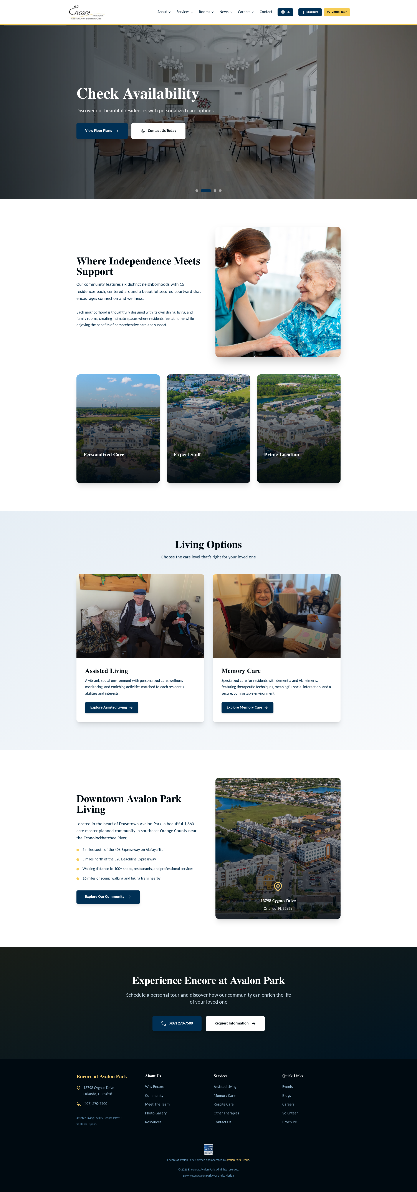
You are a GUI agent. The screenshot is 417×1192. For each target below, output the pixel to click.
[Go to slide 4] (220, 190)
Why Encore (154, 1087)
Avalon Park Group (238, 1160)
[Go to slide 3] (211, 190)
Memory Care (224, 1096)
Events (287, 1087)
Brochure (289, 1122)
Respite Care (224, 1104)
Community (154, 1096)
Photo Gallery (156, 1113)
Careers (288, 1104)
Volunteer (290, 1113)
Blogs (286, 1096)
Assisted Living (225, 1087)
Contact (266, 12)
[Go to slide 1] (196, 190)
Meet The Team (157, 1104)
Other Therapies (226, 1113)
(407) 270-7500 (95, 1104)
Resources (153, 1122)
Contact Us (222, 1122)
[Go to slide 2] (202, 190)
